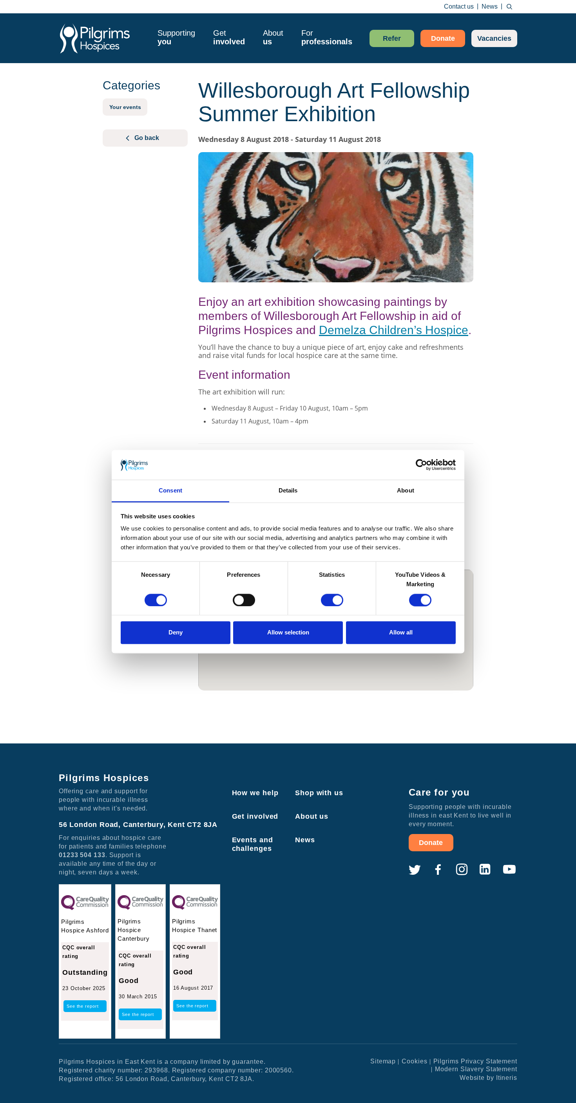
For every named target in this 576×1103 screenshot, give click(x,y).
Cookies (414, 1061)
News (490, 6)
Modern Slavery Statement (476, 1069)
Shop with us (319, 793)
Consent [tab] (170, 490)
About (273, 37)
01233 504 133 (82, 855)
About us (311, 816)
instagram (461, 870)
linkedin (485, 870)
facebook (438, 870)
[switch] (244, 600)
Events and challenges (252, 844)
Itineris (506, 1077)
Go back (146, 137)
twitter (414, 870)
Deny (175, 632)
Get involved (255, 816)
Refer (392, 38)
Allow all (401, 632)
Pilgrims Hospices (95, 38)
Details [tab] (288, 490)
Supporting (176, 37)
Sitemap (383, 1061)
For (326, 37)
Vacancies (494, 38)
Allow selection (288, 632)
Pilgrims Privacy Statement (475, 1061)
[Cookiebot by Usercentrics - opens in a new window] (421, 465)
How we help (255, 793)
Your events (125, 107)
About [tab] (405, 490)
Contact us (459, 6)
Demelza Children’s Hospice (393, 329)
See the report (83, 1006)
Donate (443, 38)
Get (229, 37)
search (509, 7)
